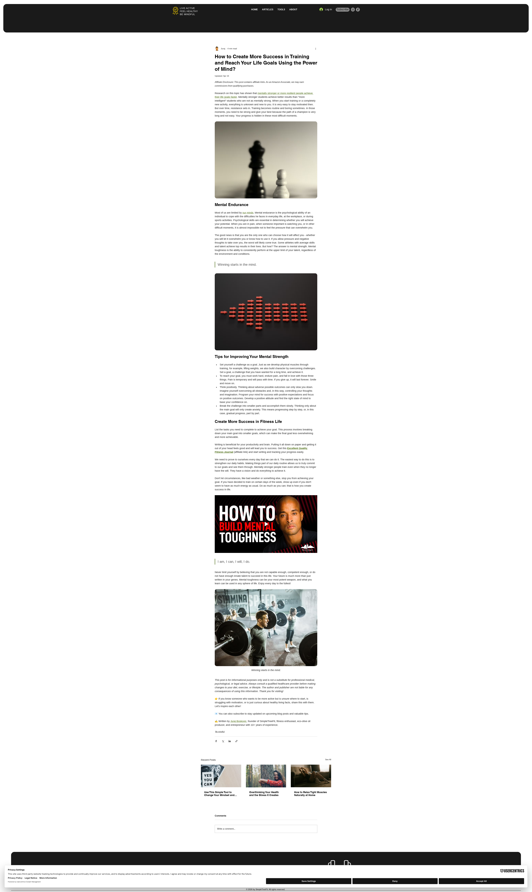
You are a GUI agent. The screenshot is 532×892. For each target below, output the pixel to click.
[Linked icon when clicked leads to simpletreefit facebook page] (358, 10)
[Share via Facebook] (216, 741)
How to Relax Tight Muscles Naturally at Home (310, 794)
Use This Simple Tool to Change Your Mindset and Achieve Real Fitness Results (219, 794)
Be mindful (220, 731)
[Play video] (266, 524)
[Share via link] (236, 741)
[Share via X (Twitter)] (223, 741)
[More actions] (315, 48)
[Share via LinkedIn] (229, 741)
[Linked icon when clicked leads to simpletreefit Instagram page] (353, 10)
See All (328, 759)
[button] (281, 9)
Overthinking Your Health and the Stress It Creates (264, 794)
